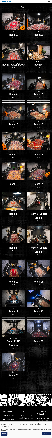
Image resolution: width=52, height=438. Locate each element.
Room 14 (38, 154)
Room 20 (38, 311)
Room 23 (13, 375)
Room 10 (38, 94)
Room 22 (38, 341)
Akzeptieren (46, 433)
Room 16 (38, 184)
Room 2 (38, 34)
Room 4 (38, 64)
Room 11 (13, 124)
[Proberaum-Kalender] (47, 1)
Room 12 (38, 124)
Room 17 (13, 281)
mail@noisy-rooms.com (26, 418)
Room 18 (38, 281)
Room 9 (13, 94)
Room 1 (13, 34)
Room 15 (13, 184)
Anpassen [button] (4, 433)
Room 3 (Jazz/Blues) (13, 64)
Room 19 (13, 311)
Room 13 (13, 154)
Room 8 (13, 213)
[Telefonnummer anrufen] (43, 1)
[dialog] (26, 430)
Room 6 (13, 247)
